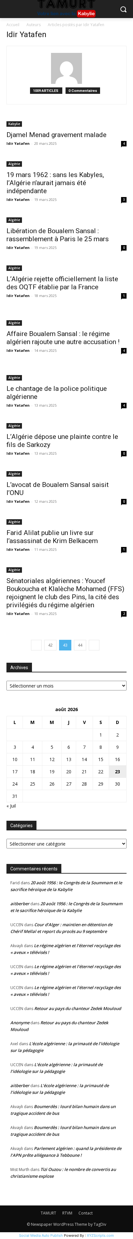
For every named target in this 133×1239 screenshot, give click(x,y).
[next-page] (94, 645)
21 (84, 771)
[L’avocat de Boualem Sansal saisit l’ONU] (66, 473)
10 (14, 759)
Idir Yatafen (18, 143)
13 (68, 759)
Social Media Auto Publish (41, 1235)
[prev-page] (36, 645)
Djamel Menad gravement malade (56, 135)
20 (68, 771)
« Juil (11, 806)
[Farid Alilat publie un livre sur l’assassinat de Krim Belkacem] (66, 521)
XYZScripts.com (100, 1235)
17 (14, 771)
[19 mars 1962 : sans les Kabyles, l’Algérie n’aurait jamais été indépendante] (66, 163)
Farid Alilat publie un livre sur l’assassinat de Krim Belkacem (52, 537)
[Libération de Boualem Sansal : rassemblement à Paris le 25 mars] (66, 219)
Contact (85, 1213)
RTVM (67, 1213)
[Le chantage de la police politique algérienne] (66, 374)
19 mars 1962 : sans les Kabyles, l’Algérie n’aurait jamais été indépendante (55, 183)
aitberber (19, 904)
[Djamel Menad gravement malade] (66, 123)
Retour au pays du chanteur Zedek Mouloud (77, 1008)
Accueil (12, 24)
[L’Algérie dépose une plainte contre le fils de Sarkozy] (66, 425)
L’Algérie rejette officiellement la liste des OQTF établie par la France (62, 283)
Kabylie (14, 124)
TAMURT (48, 1213)
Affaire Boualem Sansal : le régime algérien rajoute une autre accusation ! (62, 338)
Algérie (14, 164)
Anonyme (19, 1023)
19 (52, 771)
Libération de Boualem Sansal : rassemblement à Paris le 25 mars (57, 235)
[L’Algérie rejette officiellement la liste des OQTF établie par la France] (66, 267)
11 (32, 759)
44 (80, 645)
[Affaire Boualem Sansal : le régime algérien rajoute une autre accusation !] (66, 319)
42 (50, 645)
